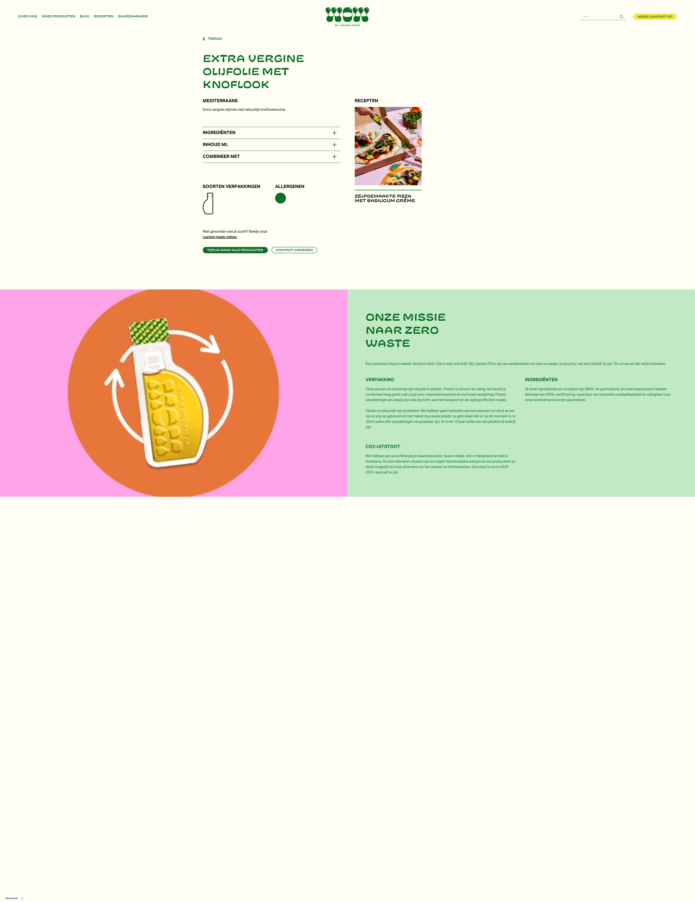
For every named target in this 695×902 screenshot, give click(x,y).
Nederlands (12, 898)
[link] (27, 17)
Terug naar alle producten (235, 250)
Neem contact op (655, 16)
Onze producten (58, 16)
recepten (103, 16)
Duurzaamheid (133, 16)
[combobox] (14, 898)
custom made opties (220, 237)
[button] (334, 133)
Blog (84, 16)
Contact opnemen (294, 250)
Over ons (27, 16)
